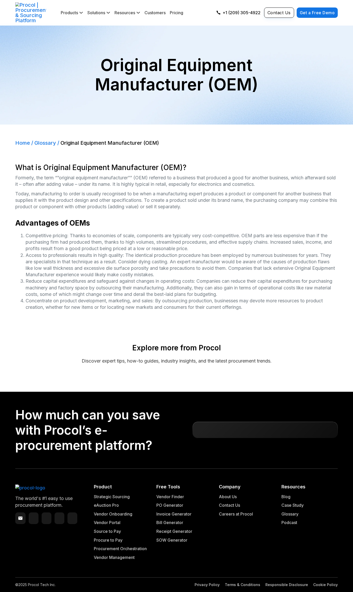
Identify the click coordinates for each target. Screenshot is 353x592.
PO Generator (169, 505)
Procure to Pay (108, 540)
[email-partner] (20, 518)
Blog (285, 496)
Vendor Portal (107, 522)
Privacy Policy (207, 584)
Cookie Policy (325, 584)
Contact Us (279, 12)
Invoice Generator (173, 514)
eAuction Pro (106, 505)
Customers (155, 12)
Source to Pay (107, 531)
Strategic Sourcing (112, 496)
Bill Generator (169, 522)
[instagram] (72, 518)
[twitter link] (34, 518)
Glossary (289, 514)
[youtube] (59, 518)
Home (22, 143)
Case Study (292, 505)
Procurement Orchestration (120, 548)
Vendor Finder (170, 496)
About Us (228, 496)
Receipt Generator (174, 531)
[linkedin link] (46, 518)
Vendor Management (114, 557)
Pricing (176, 12)
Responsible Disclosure (286, 584)
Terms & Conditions (242, 584)
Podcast (289, 522)
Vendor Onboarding (113, 514)
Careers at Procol (236, 514)
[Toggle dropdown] (81, 13)
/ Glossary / (45, 143)
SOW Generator (171, 540)
